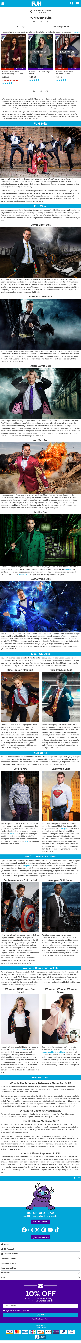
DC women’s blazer (17, 1050)
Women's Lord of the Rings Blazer (39, 73)
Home (6, 1244)
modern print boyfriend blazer (53, 1052)
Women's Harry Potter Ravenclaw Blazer (64, 73)
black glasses (64, 829)
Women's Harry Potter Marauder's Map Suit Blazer (12, 73)
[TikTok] (56, 1230)
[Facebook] (24, 1230)
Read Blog (42, 1237)
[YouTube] (50, 1230)
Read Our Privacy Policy (40, 1319)
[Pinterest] (43, 1230)
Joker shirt (14, 834)
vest (26, 841)
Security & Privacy (8, 1263)
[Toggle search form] (72, 3)
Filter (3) (19, 27)
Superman (28, 866)
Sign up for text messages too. (18, 1311)
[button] (77, 3)
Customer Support (8, 1259)
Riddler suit (68, 569)
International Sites (8, 1268)
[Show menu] (3, 3)
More (3, 1278)
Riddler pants (24, 574)
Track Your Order (11, 1254)
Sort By (59, 27)
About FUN (5, 1273)
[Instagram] (30, 1230)
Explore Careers (40, 1221)
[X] (37, 1230)
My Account (9, 1249)
